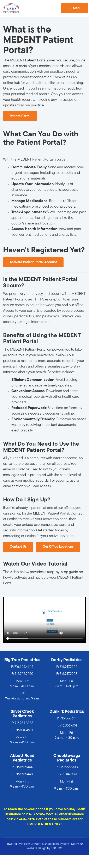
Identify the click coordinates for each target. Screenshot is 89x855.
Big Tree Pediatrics (22, 660)
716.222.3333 (68, 767)
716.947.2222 (68, 667)
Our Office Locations (58, 546)
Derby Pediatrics (67, 660)
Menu (76, 8)
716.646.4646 (23, 667)
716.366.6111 (68, 718)
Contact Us (18, 546)
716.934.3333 (24, 723)
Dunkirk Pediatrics (66, 712)
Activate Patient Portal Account (33, 262)
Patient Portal (20, 116)
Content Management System (50, 844)
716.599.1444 (24, 767)
